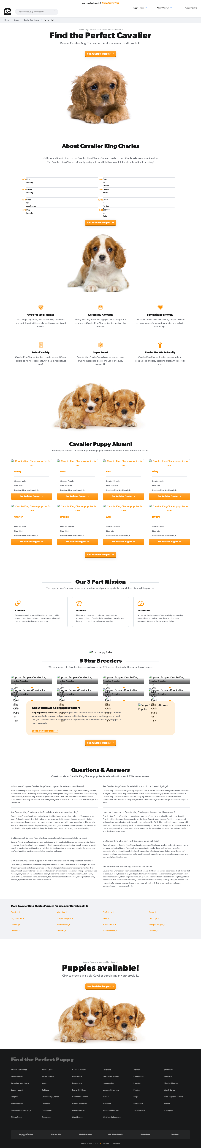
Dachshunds (77, 1076)
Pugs (135, 1097)
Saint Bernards (139, 1110)
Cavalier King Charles (31, 20)
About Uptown (163, 8)
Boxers (44, 1083)
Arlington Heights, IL (157, 925)
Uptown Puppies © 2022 (89, 1143)
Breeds (16, 20)
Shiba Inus (168, 1070)
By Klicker (116, 1143)
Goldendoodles (78, 1110)
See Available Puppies (99, 54)
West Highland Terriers (173, 1097)
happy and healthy (109, 615)
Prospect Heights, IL (65, 918)
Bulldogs (45, 1090)
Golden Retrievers (79, 1104)
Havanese (107, 1070)
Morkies (136, 1070)
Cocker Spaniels (79, 1070)
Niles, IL (106, 918)
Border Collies (47, 1070)
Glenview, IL (16, 925)
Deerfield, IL (15, 912)
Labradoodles (108, 1083)
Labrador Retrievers (111, 1090)
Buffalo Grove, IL (109, 925)
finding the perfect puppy (38, 621)
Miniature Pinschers (111, 1110)
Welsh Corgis (169, 1090)
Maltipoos (107, 1104)
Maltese (106, 1097)
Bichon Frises (16, 1117)
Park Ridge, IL (154, 918)
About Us (56, 1134)
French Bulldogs (79, 1090)
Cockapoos (46, 1117)
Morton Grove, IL (64, 925)
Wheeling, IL (62, 912)
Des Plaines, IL (108, 912)
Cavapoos (46, 1104)
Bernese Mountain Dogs (21, 1110)
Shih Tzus (168, 1076)
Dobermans (77, 1083)
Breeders (145, 1134)
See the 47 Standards (43, 731)
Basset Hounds (17, 1090)
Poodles (136, 1090)
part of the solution (166, 621)
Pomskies (137, 1083)
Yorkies (167, 1104)
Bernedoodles (17, 1104)
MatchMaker (85, 1134)
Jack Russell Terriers (111, 1076)
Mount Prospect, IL (110, 931)
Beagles (14, 1097)
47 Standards (115, 1134)
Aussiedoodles (17, 1076)
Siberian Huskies (171, 1083)
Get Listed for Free (110, 3)
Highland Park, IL (17, 918)
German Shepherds (80, 1097)
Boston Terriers (48, 1076)
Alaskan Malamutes (19, 1070)
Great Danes (77, 1117)
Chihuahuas (47, 1110)
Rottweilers (138, 1104)
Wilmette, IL (62, 931)
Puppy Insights (191, 8)
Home (7, 20)
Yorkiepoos (168, 1110)
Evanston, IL (153, 931)
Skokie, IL (152, 912)
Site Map (106, 1143)
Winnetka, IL (16, 931)
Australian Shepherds (20, 1083)
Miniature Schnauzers (112, 1117)
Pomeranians (138, 1076)
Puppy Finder (138, 8)
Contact (175, 1134)
